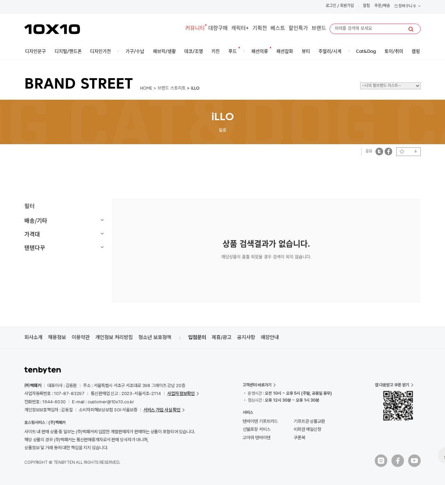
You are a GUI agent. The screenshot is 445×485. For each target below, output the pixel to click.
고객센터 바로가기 (257, 385)
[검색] (411, 29)
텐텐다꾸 (34, 247)
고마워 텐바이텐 (256, 437)
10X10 (52, 29)
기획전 (259, 28)
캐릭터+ (240, 28)
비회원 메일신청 (307, 429)
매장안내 (270, 337)
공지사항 (246, 337)
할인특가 (298, 28)
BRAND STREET (78, 84)
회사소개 (33, 337)
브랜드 (319, 28)
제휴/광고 (222, 337)
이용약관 (81, 337)
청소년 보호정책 (154, 337)
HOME (146, 89)
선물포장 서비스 (256, 429)
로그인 (331, 6)
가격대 (32, 234)
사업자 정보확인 (181, 393)
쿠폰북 (299, 437)
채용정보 (57, 337)
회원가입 (347, 6)
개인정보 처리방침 (114, 337)
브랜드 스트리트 (171, 89)
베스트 (277, 28)
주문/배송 (382, 6)
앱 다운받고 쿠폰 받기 (392, 385)
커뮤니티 (195, 28)
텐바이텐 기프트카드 (260, 421)
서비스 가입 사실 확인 (162, 409)
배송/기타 (35, 220)
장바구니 (406, 6)
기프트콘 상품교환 (309, 421)
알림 (366, 6)
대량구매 (218, 28)
